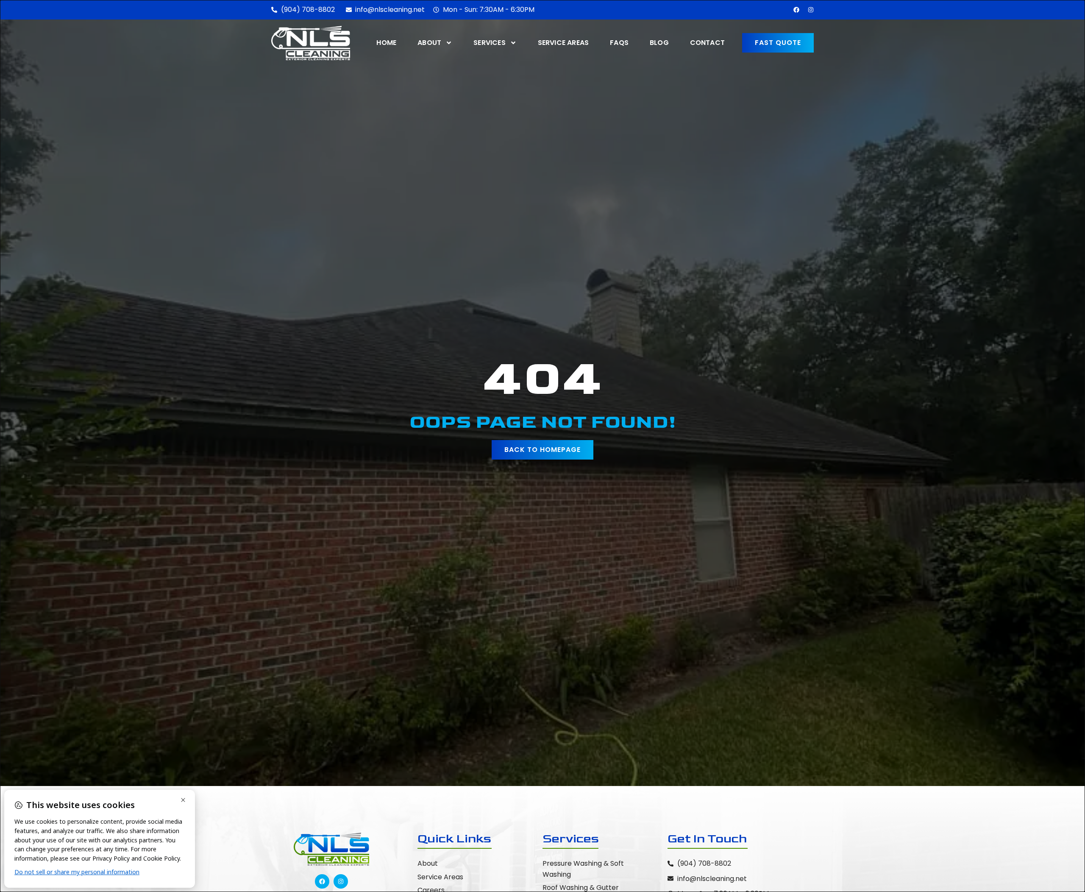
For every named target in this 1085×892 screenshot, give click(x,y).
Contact (707, 42)
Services (489, 42)
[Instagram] (811, 10)
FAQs (619, 42)
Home (386, 42)
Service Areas (563, 42)
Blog (659, 42)
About (429, 42)
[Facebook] (796, 10)
